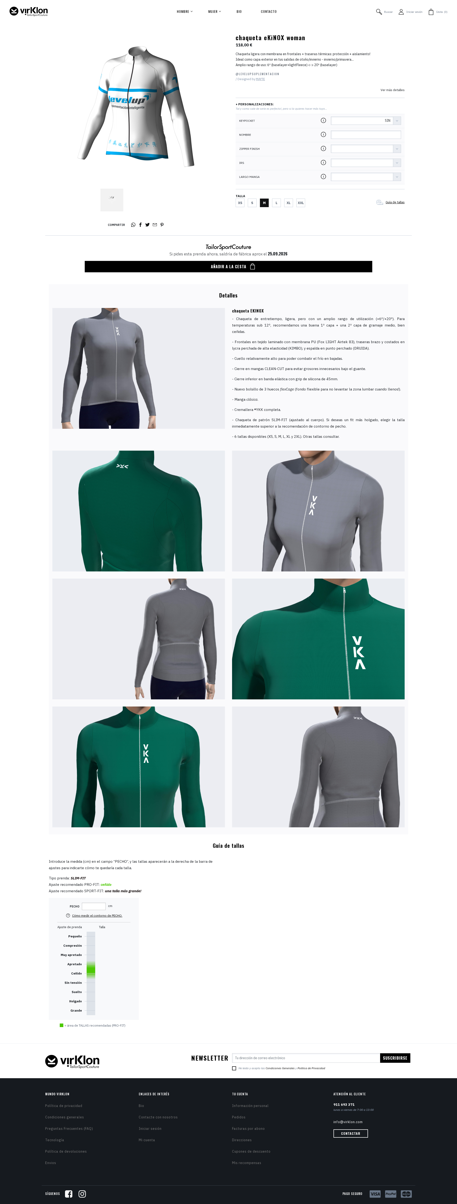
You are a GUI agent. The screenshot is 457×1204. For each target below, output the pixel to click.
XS (240, 203)
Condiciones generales (64, 1117)
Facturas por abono (248, 1128)
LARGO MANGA (249, 176)
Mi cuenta (147, 1140)
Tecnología (54, 1140)
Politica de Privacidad (311, 1068)
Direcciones (242, 1140)
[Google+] (155, 225)
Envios (50, 1163)
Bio (141, 1106)
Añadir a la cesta (228, 266)
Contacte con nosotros (158, 1117)
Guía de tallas (395, 202)
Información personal (250, 1106)
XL (289, 203)
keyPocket (247, 120)
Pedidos (239, 1117)
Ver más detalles (393, 90)
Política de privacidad (63, 1106)
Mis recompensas (246, 1163)
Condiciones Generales (280, 1068)
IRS (241, 162)
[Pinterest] (162, 225)
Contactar (350, 1133)
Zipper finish (249, 148)
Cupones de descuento (251, 1151)
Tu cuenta (240, 1094)
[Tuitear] (148, 225)
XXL (301, 203)
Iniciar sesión (150, 1128)
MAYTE (260, 79)
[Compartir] (134, 225)
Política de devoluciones (66, 1151)
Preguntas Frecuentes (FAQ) (69, 1128)
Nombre (245, 134)
